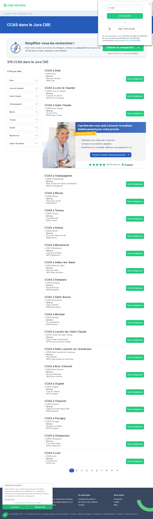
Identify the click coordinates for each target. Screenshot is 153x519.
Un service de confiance (88, 502)
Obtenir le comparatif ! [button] (119, 46)
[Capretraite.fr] (15, 5)
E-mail (111, 8)
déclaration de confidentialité (128, 40)
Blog (115, 505)
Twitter (116, 502)
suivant (116, 470)
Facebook (118, 499)
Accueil (7, 14)
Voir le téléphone (135, 79)
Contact (81, 505)
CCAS (14, 14)
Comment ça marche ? (87, 499)
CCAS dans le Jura (25, 14)
